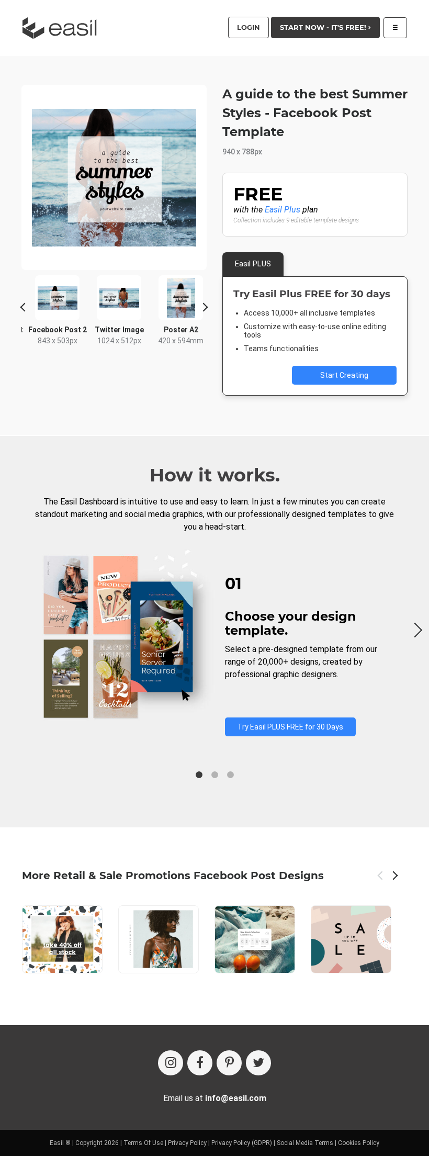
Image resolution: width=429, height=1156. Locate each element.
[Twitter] (258, 1062)
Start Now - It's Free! (324, 27)
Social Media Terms (305, 1143)
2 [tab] (214, 775)
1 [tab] (199, 775)
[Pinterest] (229, 1062)
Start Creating (344, 375)
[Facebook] (199, 1062)
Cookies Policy (358, 1143)
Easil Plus (282, 210)
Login (248, 27)
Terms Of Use (143, 1143)
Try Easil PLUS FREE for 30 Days (290, 727)
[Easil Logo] (63, 28)
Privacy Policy (187, 1143)
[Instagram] (170, 1062)
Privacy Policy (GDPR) (241, 1143)
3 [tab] (230, 775)
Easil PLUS (253, 263)
